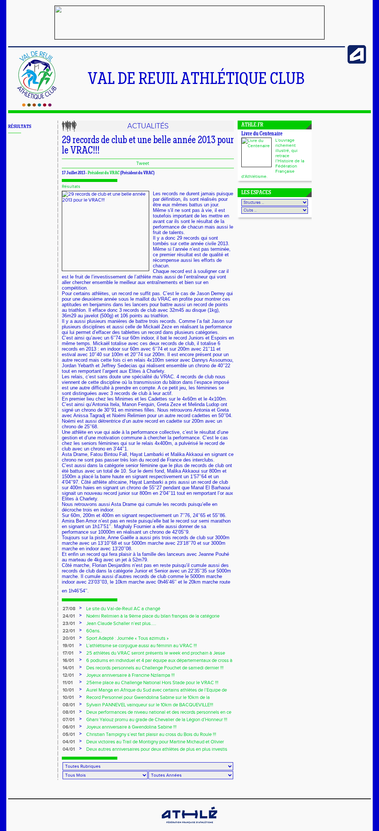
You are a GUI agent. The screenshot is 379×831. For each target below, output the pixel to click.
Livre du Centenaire (261, 134)
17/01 (68, 653)
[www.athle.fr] (357, 62)
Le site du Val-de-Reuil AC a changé (123, 609)
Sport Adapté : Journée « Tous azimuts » (127, 638)
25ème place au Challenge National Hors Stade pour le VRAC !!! (152, 683)
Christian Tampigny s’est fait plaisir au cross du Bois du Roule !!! (151, 734)
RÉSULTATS (19, 126)
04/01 (69, 742)
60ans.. (94, 631)
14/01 (68, 668)
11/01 (68, 683)
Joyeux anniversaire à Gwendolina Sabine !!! (131, 727)
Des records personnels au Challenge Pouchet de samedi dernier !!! (155, 668)
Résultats (71, 186)
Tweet (142, 163)
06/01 (69, 727)
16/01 (68, 660)
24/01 (69, 616)
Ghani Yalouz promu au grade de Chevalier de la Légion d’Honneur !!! (156, 720)
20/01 (69, 638)
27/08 (69, 609)
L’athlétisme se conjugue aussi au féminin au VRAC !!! (141, 646)
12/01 (68, 675)
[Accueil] (37, 105)
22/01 (69, 631)
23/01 (69, 623)
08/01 (69, 705)
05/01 (69, 734)
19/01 (68, 646)
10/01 (68, 690)
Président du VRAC (104, 173)
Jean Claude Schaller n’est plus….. (121, 623)
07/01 (68, 720)
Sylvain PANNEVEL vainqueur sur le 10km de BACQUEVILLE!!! (149, 705)
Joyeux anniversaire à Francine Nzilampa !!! (130, 675)
